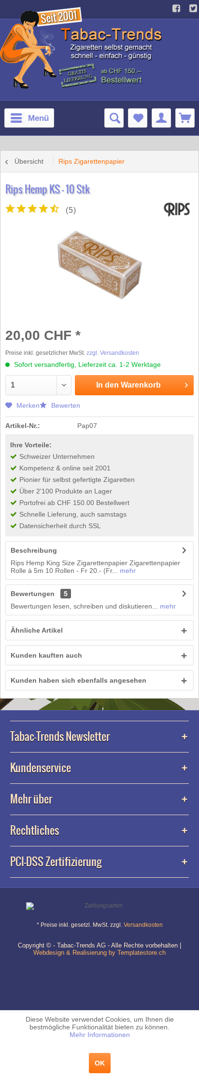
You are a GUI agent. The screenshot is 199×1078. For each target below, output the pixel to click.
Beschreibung (34, 550)
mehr (127, 570)
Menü (38, 118)
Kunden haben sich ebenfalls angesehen (78, 680)
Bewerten (64, 405)
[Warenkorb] (185, 118)
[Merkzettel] (137, 118)
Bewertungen (33, 593)
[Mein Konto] (161, 118)
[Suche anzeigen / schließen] (114, 118)
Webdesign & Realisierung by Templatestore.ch (99, 952)
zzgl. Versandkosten (112, 353)
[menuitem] (29, 118)
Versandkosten (143, 925)
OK (100, 1063)
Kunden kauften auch (46, 655)
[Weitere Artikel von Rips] (177, 209)
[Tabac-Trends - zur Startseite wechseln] (82, 47)
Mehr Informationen (100, 1035)
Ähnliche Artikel (37, 630)
